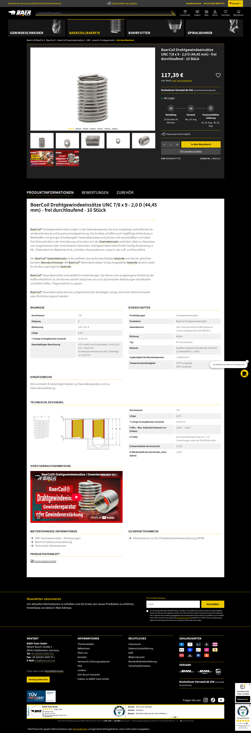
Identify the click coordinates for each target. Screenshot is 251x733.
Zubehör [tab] (124, 192)
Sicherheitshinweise (139, 666)
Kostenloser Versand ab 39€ (34, 3)
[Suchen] (172, 12)
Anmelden (213, 604)
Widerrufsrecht (136, 657)
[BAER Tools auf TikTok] (211, 700)
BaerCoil (35, 229)
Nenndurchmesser (52, 263)
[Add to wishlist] (218, 74)
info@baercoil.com (45, 660)
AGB (130, 653)
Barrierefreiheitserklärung (142, 661)
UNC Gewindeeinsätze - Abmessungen (58, 538)
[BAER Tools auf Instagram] (204, 700)
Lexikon (82, 670)
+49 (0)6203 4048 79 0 (42, 654)
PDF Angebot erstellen (191, 151)
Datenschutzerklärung (140, 648)
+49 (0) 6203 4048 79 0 (205, 3)
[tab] (50, 193)
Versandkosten (80, 729)
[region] (92, 107)
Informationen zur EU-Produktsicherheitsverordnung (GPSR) (168, 538)
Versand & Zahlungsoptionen (94, 661)
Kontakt (82, 657)
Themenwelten (86, 644)
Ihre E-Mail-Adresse (155, 598)
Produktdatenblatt (45, 561)
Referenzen (84, 648)
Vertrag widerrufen (38, 679)
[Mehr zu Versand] (200, 671)
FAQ (80, 666)
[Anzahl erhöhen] (177, 144)
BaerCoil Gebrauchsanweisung (53, 542)
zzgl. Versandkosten (182, 80)
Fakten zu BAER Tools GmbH (93, 679)
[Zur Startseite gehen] (19, 12)
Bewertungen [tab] (95, 192)
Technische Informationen (50, 546)
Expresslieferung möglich (124, 3)
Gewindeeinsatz (109, 242)
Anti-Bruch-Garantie (89, 674)
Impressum (134, 644)
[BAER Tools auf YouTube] (219, 700)
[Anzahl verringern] (164, 144)
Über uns (83, 653)
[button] (244, 373)
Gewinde (119, 258)
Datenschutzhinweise (183, 618)
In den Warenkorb (201, 144)
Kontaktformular (54, 671)
